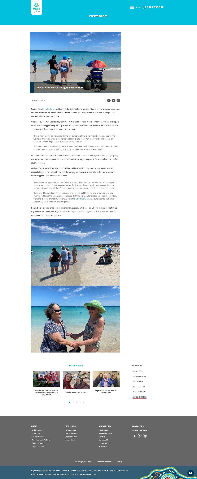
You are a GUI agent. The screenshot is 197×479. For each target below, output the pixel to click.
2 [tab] (73, 402)
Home (34, 426)
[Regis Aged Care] (36, 7)
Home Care (36, 433)
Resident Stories (139, 397)
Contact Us (138, 426)
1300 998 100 (155, 7)
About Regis (104, 426)
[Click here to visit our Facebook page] (134, 436)
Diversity (102, 437)
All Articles (138, 371)
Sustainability (103, 440)
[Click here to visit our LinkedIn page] (139, 436)
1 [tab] (70, 402)
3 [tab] (76, 402)
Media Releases (139, 387)
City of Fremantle (83, 199)
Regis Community (38, 446)
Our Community (139, 392)
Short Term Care (37, 437)
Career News (138, 381)
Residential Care (37, 430)
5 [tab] (83, 402)
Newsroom (70, 426)
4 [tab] (80, 402)
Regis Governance (105, 433)
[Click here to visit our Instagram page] (145, 436)
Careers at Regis (37, 443)
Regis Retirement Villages (41, 440)
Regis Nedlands (48, 109)
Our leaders (103, 430)
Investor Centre (104, 443)
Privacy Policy (103, 446)
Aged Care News (139, 376)
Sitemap (119, 462)
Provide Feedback (139, 430)
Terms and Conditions (104, 462)
